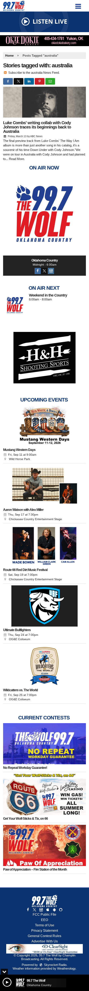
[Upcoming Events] (44, 425)
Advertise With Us (44, 941)
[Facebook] (38, 271)
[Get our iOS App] (47, 909)
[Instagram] (51, 271)
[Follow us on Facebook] (28, 909)
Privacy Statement (44, 930)
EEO (44, 920)
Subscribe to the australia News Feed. (34, 72)
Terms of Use (44, 925)
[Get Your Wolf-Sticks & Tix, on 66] (44, 794)
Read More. (17, 159)
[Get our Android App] (54, 909)
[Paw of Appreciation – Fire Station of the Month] (44, 845)
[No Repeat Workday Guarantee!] (44, 743)
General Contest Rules (44, 936)
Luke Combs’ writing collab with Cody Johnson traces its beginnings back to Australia (37, 127)
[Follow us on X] (34, 909)
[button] (78, 5)
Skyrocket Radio (54, 964)
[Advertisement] (44, 40)
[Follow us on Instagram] (41, 909)
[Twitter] (44, 271)
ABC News (36, 136)
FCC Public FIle (44, 914)
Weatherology (66, 968)
